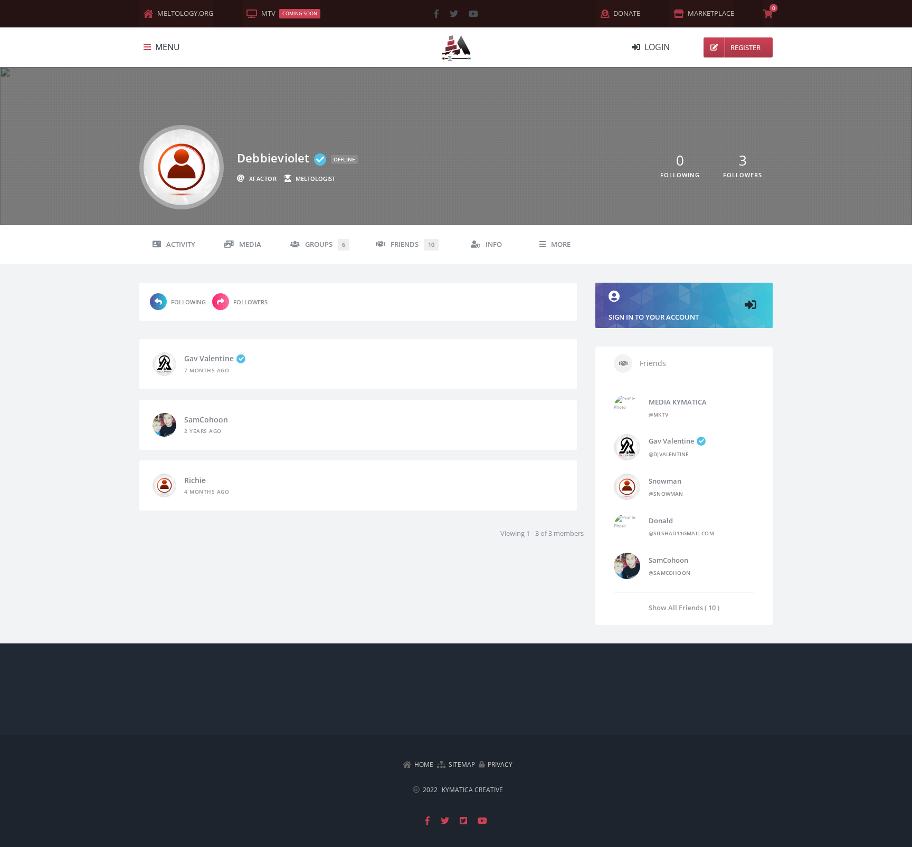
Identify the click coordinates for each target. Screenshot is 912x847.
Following (188, 302)
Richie (195, 480)
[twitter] (454, 13)
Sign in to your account (654, 317)
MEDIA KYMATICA (678, 402)
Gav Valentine (209, 358)
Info (494, 244)
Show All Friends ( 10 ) (684, 607)
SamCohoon (206, 420)
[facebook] (436, 13)
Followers (250, 302)
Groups (325, 244)
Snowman (665, 481)
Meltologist (315, 178)
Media (250, 244)
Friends (412, 244)
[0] (768, 13)
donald (661, 520)
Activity (180, 244)
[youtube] (473, 13)
